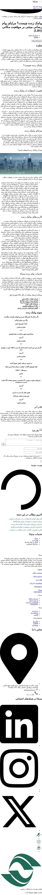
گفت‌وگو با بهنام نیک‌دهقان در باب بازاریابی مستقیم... (25, 519)
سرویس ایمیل (37, 576)
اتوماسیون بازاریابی (36, 583)
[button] (21, 569)
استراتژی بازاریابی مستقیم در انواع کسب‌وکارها (26, 527)
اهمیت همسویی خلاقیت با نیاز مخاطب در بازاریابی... (25, 530)
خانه (40, 16)
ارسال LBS (24, 84)
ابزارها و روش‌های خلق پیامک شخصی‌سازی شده (26, 524)
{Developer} (38, 586)
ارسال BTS (9, 84)
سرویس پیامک (37, 573)
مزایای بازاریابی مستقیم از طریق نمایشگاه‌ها (27, 521)
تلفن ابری (39, 580)
